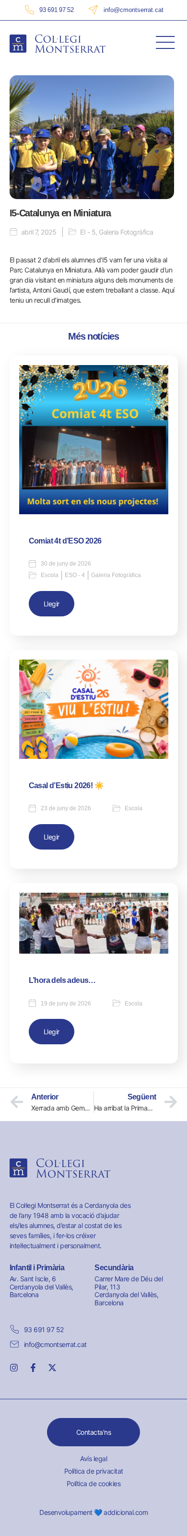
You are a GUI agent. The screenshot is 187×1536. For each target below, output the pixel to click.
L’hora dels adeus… (62, 980)
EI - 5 (87, 232)
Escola (49, 575)
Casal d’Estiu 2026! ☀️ (66, 785)
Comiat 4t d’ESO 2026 (65, 541)
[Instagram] (14, 1367)
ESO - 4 (75, 575)
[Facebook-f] (33, 1367)
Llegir (51, 604)
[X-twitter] (52, 1367)
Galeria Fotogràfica (126, 232)
